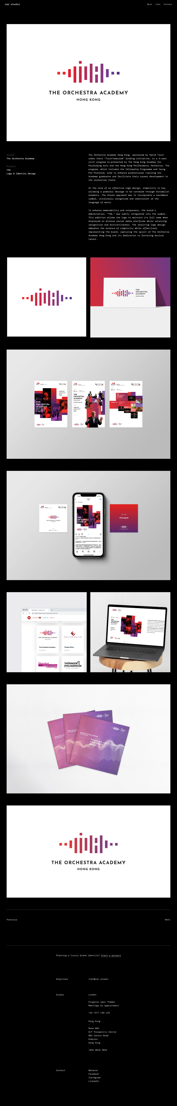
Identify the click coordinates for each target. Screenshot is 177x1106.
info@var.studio (98, 979)
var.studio (12, 4)
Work (149, 4)
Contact (168, 4)
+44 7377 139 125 (99, 1012)
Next (153, 922)
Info (158, 4)
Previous (17, 922)
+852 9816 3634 (97, 1050)
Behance (93, 1070)
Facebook (93, 1074)
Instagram (94, 1077)
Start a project (111, 955)
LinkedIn (93, 1081)
